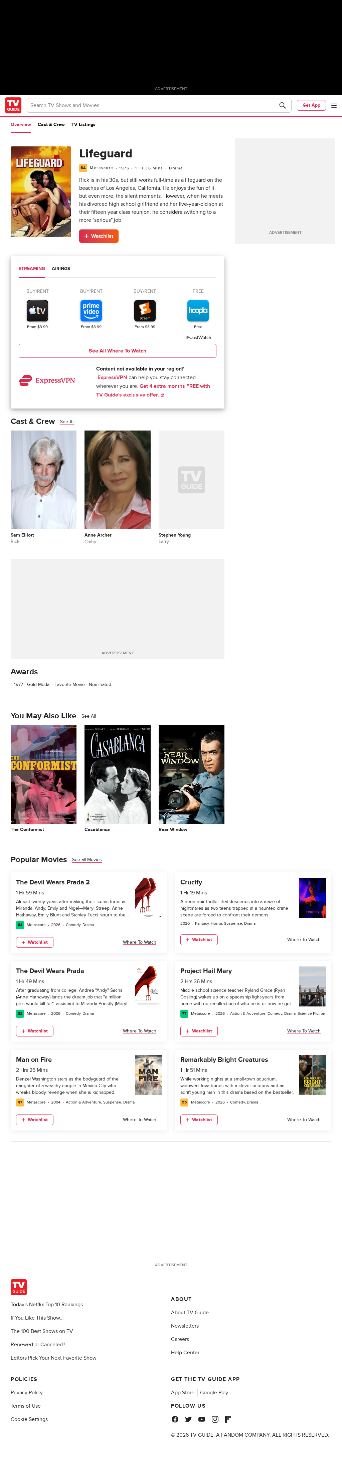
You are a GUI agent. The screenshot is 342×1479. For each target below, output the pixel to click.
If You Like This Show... (37, 1318)
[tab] (32, 269)
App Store (182, 1392)
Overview (21, 124)
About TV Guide (190, 1312)
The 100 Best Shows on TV (42, 1331)
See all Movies (87, 859)
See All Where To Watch (117, 350)
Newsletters (185, 1326)
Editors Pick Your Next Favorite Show (54, 1358)
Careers (180, 1339)
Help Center (185, 1352)
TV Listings (83, 124)
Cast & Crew (51, 124)
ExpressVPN (112, 377)
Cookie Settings (29, 1419)
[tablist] (117, 269)
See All (67, 422)
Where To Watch (139, 942)
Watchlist (102, 236)
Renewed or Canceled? (38, 1344)
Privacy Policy (27, 1392)
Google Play (214, 1392)
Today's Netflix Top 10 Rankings (47, 1304)
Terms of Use (26, 1406)
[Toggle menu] (334, 105)
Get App (311, 105)
